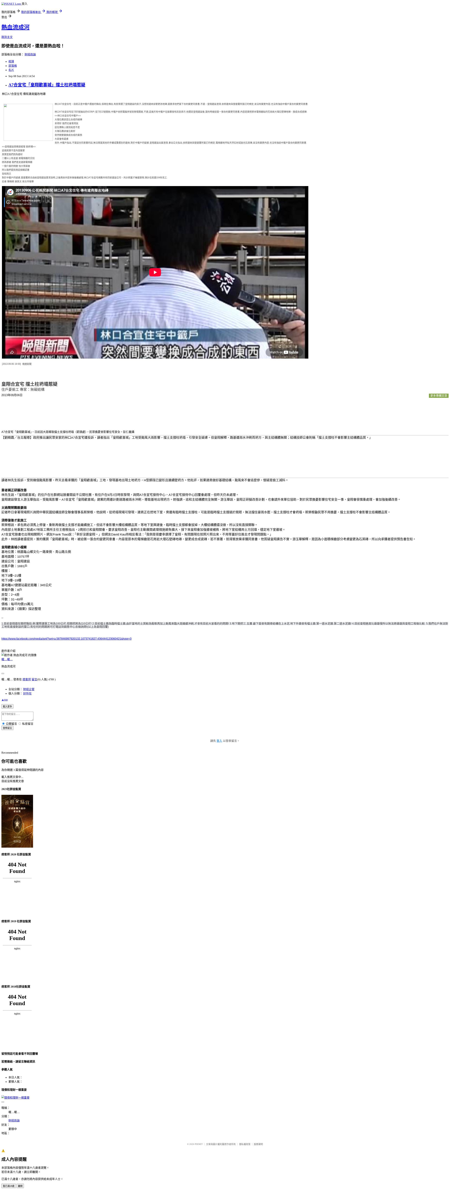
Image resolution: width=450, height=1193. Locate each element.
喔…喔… (7, 659)
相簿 (11, 61)
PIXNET (199, 1144)
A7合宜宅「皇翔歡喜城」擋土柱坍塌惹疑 (46, 85)
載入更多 (7, 706)
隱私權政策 (244, 1144)
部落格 (12, 65)
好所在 (27, 693)
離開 (20, 1186)
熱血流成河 (15, 27)
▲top (4, 699)
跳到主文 (7, 37)
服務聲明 (258, 1144)
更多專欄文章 (438, 395)
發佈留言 (7, 728)
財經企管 (28, 689)
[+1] (48, 396)
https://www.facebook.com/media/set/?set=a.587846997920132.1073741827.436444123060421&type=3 (66, 638)
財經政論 (30, 54)
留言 (34, 679)
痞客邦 (26, 679)
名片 (11, 69)
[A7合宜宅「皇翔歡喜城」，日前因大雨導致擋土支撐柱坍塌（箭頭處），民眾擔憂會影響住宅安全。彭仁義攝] (15, 415)
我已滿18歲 (8, 1186)
